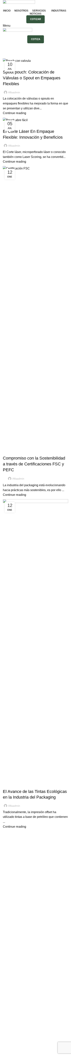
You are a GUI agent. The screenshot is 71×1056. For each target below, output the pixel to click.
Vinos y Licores (13, 952)
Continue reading (14, 113)
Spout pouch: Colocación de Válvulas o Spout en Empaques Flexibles (31, 78)
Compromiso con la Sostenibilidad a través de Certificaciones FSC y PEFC (34, 464)
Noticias (10, 451)
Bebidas (8, 903)
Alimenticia (10, 889)
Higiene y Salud (13, 931)
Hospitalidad (11, 938)
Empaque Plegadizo (16, 855)
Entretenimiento (13, 917)
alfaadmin (36, 47)
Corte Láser (11, 870)
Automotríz (10, 896)
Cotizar (35, 19)
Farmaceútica (12, 924)
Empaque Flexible (15, 849)
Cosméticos (11, 910)
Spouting (9, 877)
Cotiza (35, 39)
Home (6, 56)
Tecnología (10, 945)
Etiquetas (9, 862)
